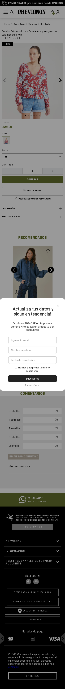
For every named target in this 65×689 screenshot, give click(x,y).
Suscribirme (32, 378)
